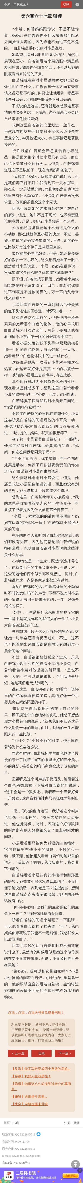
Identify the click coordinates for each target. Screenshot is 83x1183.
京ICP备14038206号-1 (16, 1162)
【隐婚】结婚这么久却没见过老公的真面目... (41, 1086)
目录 (41, 1053)
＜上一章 (18, 1053)
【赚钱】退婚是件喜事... (29, 1096)
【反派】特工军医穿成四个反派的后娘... (40, 1068)
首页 (7, 1123)
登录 (76, 1123)
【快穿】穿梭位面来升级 (29, 1104)
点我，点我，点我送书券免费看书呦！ (36, 1012)
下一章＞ (65, 1053)
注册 (67, 1123)
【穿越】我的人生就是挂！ (31, 1076)
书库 (16, 1123)
